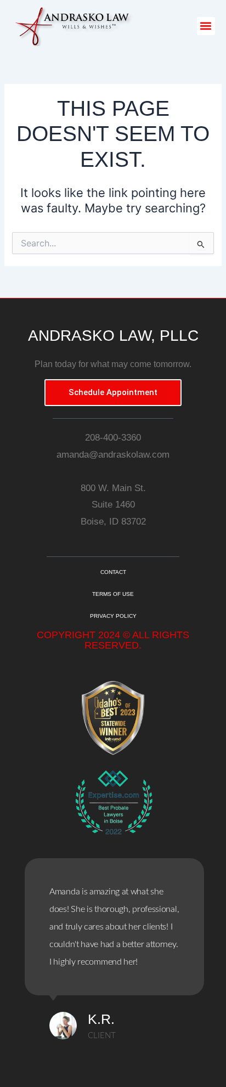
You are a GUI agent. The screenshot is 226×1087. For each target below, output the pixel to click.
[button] (206, 26)
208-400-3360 (113, 437)
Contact (113, 572)
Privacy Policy (113, 616)
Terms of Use (113, 594)
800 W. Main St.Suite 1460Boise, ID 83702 (113, 505)
